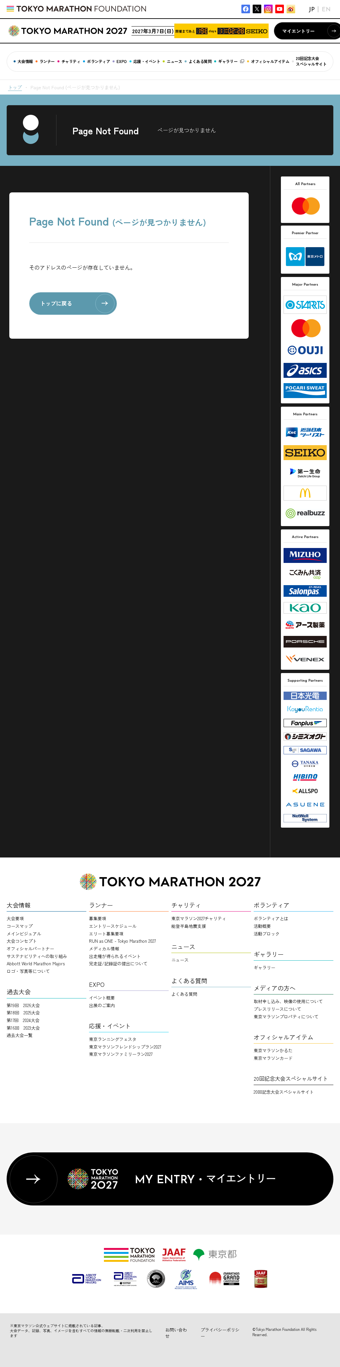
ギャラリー (264, 967)
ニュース (180, 960)
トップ (15, 87)
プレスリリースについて (277, 1009)
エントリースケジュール (112, 926)
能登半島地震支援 (188, 926)
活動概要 (262, 926)
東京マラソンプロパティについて (286, 1016)
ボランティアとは (271, 918)
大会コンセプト (22, 941)
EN (326, 10)
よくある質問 (184, 994)
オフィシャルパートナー (30, 948)
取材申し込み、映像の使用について (288, 1001)
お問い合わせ (176, 1333)
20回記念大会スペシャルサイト (284, 1092)
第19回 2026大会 (23, 1005)
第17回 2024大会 (23, 1020)
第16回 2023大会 (23, 1028)
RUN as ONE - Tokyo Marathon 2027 (122, 941)
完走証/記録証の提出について (118, 963)
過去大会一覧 (20, 1035)
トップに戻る (56, 303)
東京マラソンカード (273, 1058)
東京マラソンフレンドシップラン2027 (125, 1047)
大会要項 (15, 918)
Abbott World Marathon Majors (36, 963)
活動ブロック (267, 933)
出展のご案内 (102, 1005)
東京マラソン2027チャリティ (198, 918)
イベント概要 (102, 997)
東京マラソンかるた (273, 1050)
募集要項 (97, 918)
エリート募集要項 (106, 933)
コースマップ (20, 926)
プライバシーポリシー (220, 1333)
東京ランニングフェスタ (112, 1039)
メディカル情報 (104, 948)
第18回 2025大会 (23, 1012)
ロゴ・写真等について (28, 971)
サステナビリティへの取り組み (37, 956)
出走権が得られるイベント (115, 956)
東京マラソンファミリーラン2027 (120, 1054)
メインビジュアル (24, 933)
